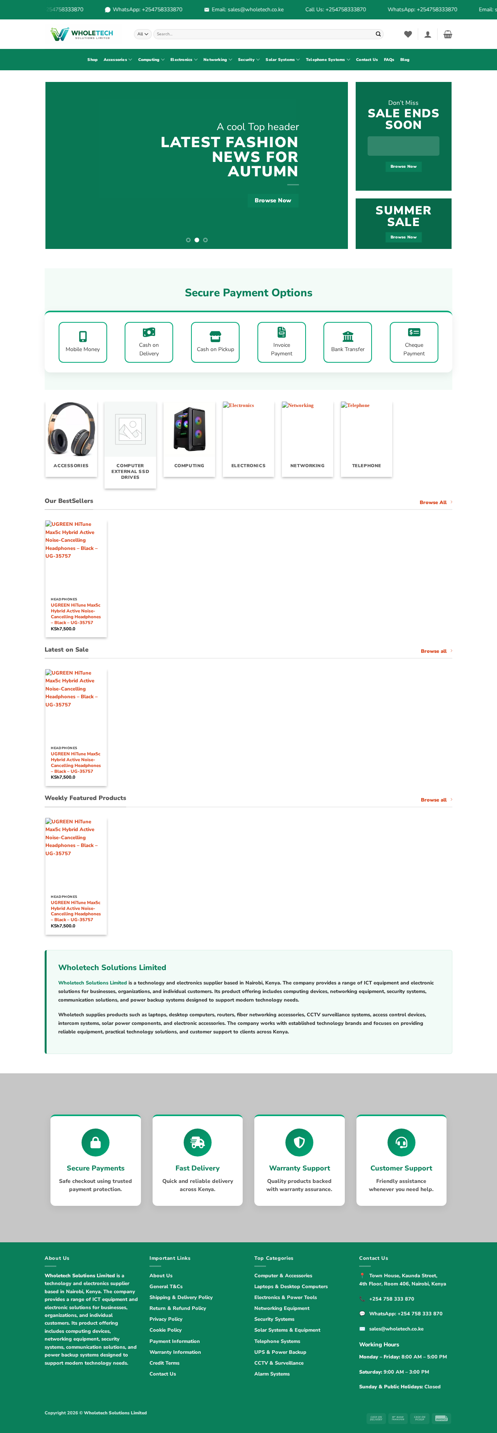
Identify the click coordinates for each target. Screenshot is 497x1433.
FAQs (389, 60)
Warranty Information (175, 1352)
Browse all (434, 651)
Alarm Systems (272, 1373)
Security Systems (274, 1319)
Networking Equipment (281, 1308)
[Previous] (61, 165)
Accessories (115, 60)
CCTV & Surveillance (279, 1363)
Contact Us (367, 60)
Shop (92, 60)
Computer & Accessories (283, 1275)
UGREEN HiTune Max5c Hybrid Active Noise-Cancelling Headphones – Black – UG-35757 (76, 614)
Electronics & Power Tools (285, 1297)
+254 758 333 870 (391, 1299)
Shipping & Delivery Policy (181, 1297)
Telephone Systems (325, 60)
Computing (149, 60)
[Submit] (378, 34)
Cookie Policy (165, 1330)
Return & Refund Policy (177, 1308)
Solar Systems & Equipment (287, 1330)
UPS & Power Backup (280, 1352)
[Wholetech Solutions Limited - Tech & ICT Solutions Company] (83, 34)
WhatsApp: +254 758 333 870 (406, 1313)
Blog (405, 60)
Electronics (181, 60)
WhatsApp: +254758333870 (141, 9)
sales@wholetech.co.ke (396, 1328)
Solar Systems (280, 60)
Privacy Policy (165, 1319)
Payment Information (174, 1341)
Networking (215, 60)
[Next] (332, 165)
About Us (160, 1275)
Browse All (433, 502)
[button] (428, 34)
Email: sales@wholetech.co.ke (241, 9)
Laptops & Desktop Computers (291, 1286)
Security (246, 60)
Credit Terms (164, 1363)
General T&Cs (165, 1286)
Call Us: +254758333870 (329, 9)
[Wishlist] (408, 34)
